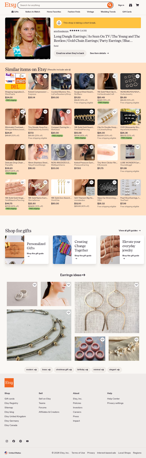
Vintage (90, 12)
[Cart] (137, 5)
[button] (12, 453)
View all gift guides (128, 230)
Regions (137, 452)
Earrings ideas (70, 275)
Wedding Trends (108, 12)
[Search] (110, 5)
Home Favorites (54, 12)
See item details (98, 53)
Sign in (121, 5)
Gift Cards (127, 12)
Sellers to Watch (32, 12)
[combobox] (62, 5)
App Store (14, 435)
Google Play (35, 435)
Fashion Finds (74, 12)
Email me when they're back (70, 53)
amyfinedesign (61, 31)
